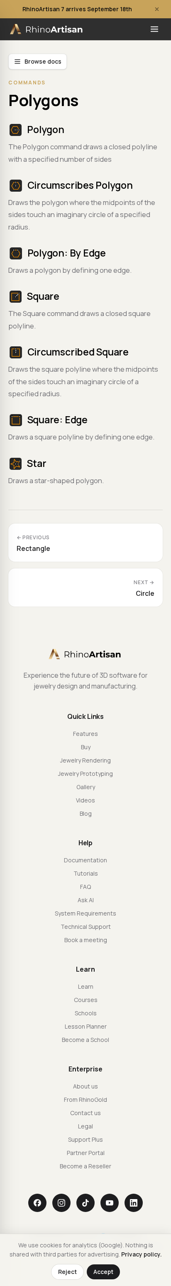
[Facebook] (37, 1203)
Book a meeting (85, 940)
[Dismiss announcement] (157, 9)
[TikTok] (85, 1203)
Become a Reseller (85, 1166)
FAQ (85, 887)
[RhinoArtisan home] (47, 29)
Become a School (85, 1040)
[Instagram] (61, 1203)
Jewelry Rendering (85, 760)
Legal (85, 1126)
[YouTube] (109, 1203)
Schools (86, 1013)
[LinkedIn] (134, 1203)
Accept (103, 1272)
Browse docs (42, 61)
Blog (86, 813)
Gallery (85, 787)
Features (85, 734)
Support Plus (85, 1139)
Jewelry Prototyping (85, 774)
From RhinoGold (85, 1099)
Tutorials (85, 873)
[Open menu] (154, 29)
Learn (85, 986)
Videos (85, 800)
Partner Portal (86, 1153)
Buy (85, 747)
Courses (86, 1000)
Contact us (85, 1113)
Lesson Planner (86, 1026)
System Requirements (85, 913)
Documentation (85, 860)
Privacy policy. (141, 1254)
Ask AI (86, 900)
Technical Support (86, 927)
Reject (67, 1272)
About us (85, 1086)
